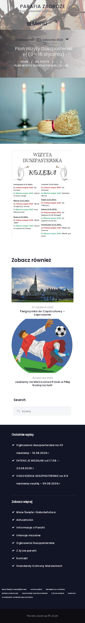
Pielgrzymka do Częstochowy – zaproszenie (42, 313)
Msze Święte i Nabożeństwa (35, 512)
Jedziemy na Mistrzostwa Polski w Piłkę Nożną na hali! (42, 383)
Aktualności (24, 520)
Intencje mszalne (28, 535)
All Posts (42, 61)
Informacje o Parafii (30, 527)
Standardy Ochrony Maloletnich (39, 566)
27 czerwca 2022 (42, 307)
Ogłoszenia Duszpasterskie (35, 543)
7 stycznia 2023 (53, 40)
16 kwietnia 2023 (42, 378)
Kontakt (22, 558)
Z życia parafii (24, 40)
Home (24, 61)
